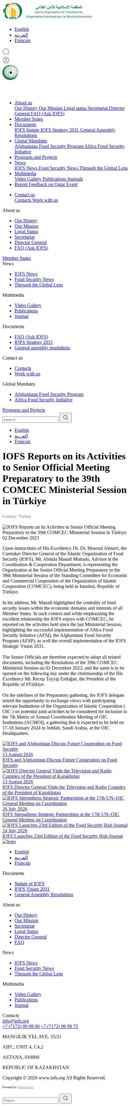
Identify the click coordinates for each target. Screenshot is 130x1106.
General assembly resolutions (42, 347)
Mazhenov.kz (25, 1087)
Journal (21, 316)
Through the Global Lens (103, 168)
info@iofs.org (15, 1020)
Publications (55, 178)
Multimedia (25, 173)
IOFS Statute (28, 129)
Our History (27, 108)
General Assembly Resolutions (44, 894)
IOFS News (27, 168)
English (22, 29)
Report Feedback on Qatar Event (46, 184)
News (20, 162)
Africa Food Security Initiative (44, 399)
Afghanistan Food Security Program (49, 146)
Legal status (76, 108)
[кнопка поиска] (66, 418)
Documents (25, 124)
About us (23, 102)
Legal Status (26, 231)
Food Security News (59, 168)
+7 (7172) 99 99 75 (59, 1026)
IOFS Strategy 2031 (60, 129)
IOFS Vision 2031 (32, 889)
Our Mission (51, 108)
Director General (31, 242)
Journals (75, 178)
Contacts (23, 200)
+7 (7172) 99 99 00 (21, 1026)
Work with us (45, 200)
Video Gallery (29, 178)
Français (23, 40)
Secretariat (98, 108)
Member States (29, 119)
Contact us (25, 194)
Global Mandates (31, 140)
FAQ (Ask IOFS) (47, 113)
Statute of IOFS (29, 883)
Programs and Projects (36, 157)
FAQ (19, 942)
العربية (21, 35)
